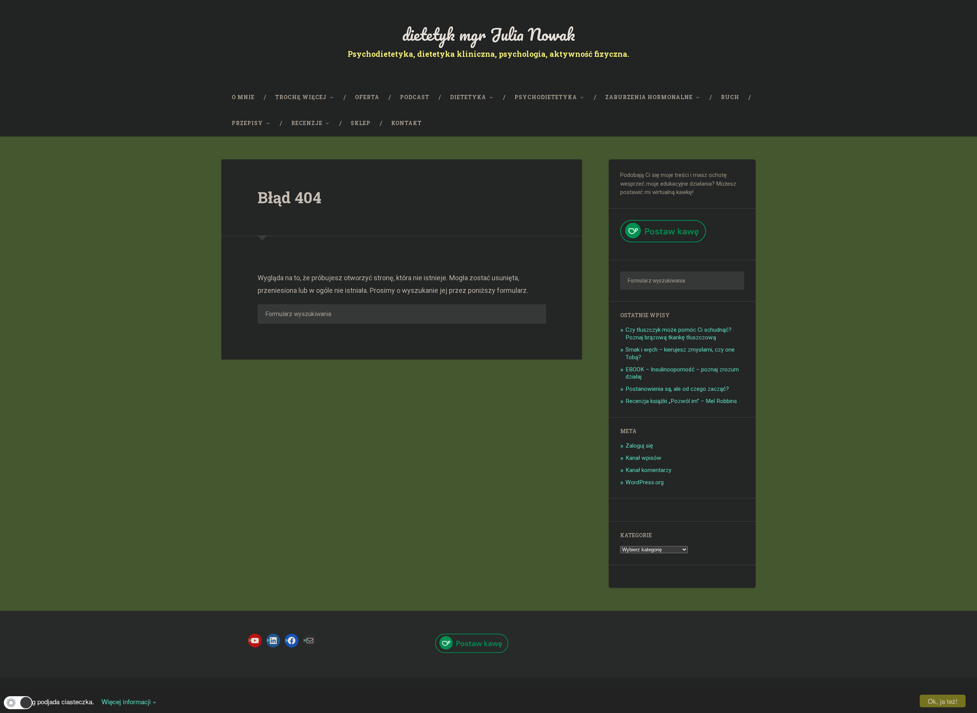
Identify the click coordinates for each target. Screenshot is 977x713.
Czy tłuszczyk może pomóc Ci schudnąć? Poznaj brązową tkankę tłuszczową (679, 333)
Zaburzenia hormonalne (649, 97)
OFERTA (367, 97)
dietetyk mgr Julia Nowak (488, 34)
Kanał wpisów (643, 457)
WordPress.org (645, 482)
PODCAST (414, 97)
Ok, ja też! (943, 701)
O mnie (243, 97)
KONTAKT (406, 123)
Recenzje (306, 123)
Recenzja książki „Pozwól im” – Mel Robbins (681, 401)
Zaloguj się (639, 445)
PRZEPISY (247, 123)
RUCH (730, 97)
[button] (18, 702)
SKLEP (361, 123)
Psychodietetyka (545, 97)
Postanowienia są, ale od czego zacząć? (677, 388)
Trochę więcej (301, 97)
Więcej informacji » (126, 701)
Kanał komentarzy (648, 470)
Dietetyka (468, 97)
